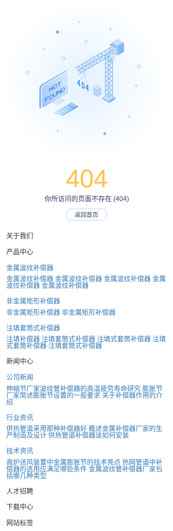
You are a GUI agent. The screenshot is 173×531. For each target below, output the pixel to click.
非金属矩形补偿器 (33, 301)
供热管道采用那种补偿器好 (46, 428)
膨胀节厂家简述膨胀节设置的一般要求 (84, 392)
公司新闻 (19, 377)
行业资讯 (19, 417)
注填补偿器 (23, 338)
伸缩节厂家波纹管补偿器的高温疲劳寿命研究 (73, 388)
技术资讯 (19, 450)
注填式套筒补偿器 (124, 338)
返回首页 (86, 214)
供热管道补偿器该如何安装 (88, 435)
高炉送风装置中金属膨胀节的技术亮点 (63, 462)
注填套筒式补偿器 (33, 328)
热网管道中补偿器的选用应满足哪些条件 (84, 466)
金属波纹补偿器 (29, 267)
